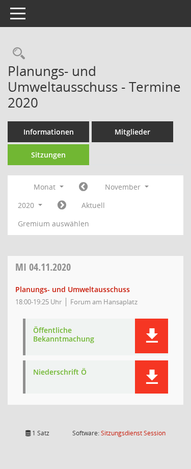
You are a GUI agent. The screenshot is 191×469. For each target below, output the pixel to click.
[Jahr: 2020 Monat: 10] (83, 187)
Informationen (48, 132)
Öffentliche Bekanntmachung (63, 335)
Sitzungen (48, 155)
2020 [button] (27, 205)
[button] (151, 336)
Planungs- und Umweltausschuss (72, 289)
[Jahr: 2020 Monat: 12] (62, 205)
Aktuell (93, 205)
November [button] (124, 187)
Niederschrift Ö (60, 372)
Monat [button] (46, 187)
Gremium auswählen (53, 223)
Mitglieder (132, 132)
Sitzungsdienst (133, 433)
